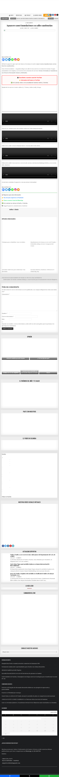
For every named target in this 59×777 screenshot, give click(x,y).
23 (53, 727)
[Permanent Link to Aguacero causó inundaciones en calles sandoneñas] (29, 42)
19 (21, 727)
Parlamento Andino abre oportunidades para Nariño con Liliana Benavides (23, 667)
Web (3, 319)
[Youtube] (55, 15)
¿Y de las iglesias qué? (43, 358)
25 (13, 730)
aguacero (10, 206)
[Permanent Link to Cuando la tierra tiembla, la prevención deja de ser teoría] (29, 367)
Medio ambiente (30, 22)
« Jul (3, 738)
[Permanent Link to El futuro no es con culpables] (11, 367)
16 (53, 724)
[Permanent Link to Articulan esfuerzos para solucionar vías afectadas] (15, 258)
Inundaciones (18, 206)
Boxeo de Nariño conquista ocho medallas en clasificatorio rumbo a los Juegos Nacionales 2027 (32, 574)
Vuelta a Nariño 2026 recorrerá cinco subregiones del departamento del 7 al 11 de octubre (32, 555)
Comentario (6, 294)
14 (37, 724)
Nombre (5, 313)
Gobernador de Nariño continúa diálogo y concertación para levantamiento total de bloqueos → (30, 279)
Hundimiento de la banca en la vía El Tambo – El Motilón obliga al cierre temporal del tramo (44, 244)
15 (45, 724)
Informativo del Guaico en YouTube (30, 80)
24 (5, 730)
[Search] (57, 15)
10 (5, 724)
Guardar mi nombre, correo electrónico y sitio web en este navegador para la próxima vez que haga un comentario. (28, 324)
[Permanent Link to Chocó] (48, 367)
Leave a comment (34, 28)
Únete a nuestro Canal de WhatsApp (13, 200)
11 (13, 724)
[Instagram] (53, 15)
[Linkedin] (9, 59)
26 (21, 730)
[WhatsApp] (49, 776)
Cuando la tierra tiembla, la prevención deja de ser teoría (29, 371)
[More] (18, 59)
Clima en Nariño (6, 496)
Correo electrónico (8, 316)
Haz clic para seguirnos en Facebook (13, 197)
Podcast (28, 15)
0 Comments (18, 558)
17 (5, 727)
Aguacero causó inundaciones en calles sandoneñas (29, 25)
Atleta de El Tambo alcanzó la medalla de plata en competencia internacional (33, 696)
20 (29, 727)
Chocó (48, 372)
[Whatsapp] (12, 59)
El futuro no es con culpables (11, 372)
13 (29, 724)
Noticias (20, 15)
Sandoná (24, 206)
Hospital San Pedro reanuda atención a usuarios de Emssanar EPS (21, 663)
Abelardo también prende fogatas (15, 358)
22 (45, 727)
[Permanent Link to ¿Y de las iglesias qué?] (43, 349)
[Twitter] (48, 15)
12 (21, 724)
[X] (29, 776)
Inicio (12, 15)
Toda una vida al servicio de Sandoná (36, 699)
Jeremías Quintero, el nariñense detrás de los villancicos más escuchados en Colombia (31, 702)
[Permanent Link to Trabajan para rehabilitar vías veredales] (15, 230)
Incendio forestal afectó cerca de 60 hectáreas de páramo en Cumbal (21, 673)
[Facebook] (51, 15)
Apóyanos (47, 15)
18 (13, 727)
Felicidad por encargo (14, 692)
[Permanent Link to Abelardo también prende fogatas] (15, 349)
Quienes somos (38, 15)
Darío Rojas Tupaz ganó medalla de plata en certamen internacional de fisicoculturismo (29, 564)
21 (37, 727)
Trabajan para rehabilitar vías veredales (13, 242)
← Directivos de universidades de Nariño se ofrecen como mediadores (21, 277)
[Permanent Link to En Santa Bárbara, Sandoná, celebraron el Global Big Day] (44, 258)
